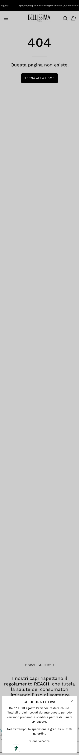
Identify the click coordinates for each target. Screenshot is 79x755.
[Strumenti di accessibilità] (16, 748)
